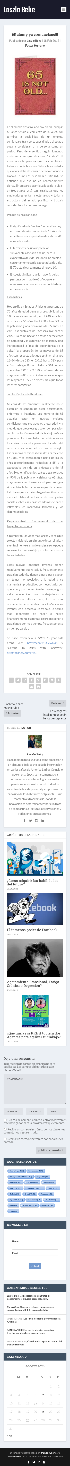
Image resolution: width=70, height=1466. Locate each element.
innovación (36, 1171)
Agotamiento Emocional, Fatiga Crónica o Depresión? (33, 984)
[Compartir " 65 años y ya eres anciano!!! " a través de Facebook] (11, 680)
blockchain (52, 1199)
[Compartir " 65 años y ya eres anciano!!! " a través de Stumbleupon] (58, 680)
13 (35, 1403)
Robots (14, 1194)
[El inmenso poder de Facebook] (35, 909)
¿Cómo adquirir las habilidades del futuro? (32, 882)
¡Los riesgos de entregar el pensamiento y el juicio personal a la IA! (28, 1297)
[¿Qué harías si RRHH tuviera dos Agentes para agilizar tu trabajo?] (35, 1011)
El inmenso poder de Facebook (32, 929)
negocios (42, 1176)
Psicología (32, 1182)
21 (43, 1411)
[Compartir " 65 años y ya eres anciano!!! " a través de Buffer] (52, 680)
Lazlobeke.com (14, 1456)
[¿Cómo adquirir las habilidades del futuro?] (35, 858)
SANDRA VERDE (16, 1329)
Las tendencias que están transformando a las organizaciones (30, 1331)
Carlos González (15, 1307)
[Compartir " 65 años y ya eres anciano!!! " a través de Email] (31, 686)
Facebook (46, 1194)
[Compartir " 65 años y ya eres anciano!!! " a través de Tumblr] (31, 680)
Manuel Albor (48, 1452)
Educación (34, 1199)
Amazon (49, 1182)
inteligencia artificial (21, 1176)
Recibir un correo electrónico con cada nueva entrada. (33, 1140)
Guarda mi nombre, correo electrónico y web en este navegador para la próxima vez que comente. (35, 1121)
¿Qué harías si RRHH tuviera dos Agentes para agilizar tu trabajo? (34, 1035)
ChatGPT (30, 1194)
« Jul (9, 1435)
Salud (13, 1211)
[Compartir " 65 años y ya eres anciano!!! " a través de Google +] (24, 680)
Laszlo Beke (34, 40)
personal (15, 1182)
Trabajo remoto (35, 1188)
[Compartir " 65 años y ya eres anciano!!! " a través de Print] (38, 686)
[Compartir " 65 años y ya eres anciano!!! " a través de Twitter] (18, 680)
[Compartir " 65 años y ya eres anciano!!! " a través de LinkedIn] (45, 680)
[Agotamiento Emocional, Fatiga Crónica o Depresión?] (35, 958)
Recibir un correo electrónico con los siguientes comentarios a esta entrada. (34, 1131)
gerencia (15, 1188)
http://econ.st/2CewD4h (42, 643)
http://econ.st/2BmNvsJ (22, 652)
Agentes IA (16, 1199)
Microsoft (47, 1205)
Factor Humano (35, 45)
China (13, 1205)
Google (53, 1188)
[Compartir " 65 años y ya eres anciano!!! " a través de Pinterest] (38, 680)
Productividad (30, 1205)
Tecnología (17, 1171)
